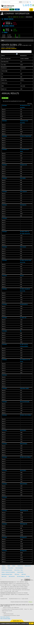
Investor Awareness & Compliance (8, 572)
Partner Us (20, 565)
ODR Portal (24, 574)
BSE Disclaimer (12, 576)
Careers (13, 565)
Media (9, 565)
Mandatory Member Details (7, 574)
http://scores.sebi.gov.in (5, 617)
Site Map (27, 576)
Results (22, 17)
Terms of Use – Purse (18, 570)
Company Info (15, 17)
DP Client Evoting (20, 576)
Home (9, 17)
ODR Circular (4, 576)
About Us (3, 565)
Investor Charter (20, 572)
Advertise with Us (27, 565)
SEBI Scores (17, 574)
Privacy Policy (10, 568)
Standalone (5, 98)
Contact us (4, 568)
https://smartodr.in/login (5, 618)
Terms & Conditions (19, 568)
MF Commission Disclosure (7, 570)
